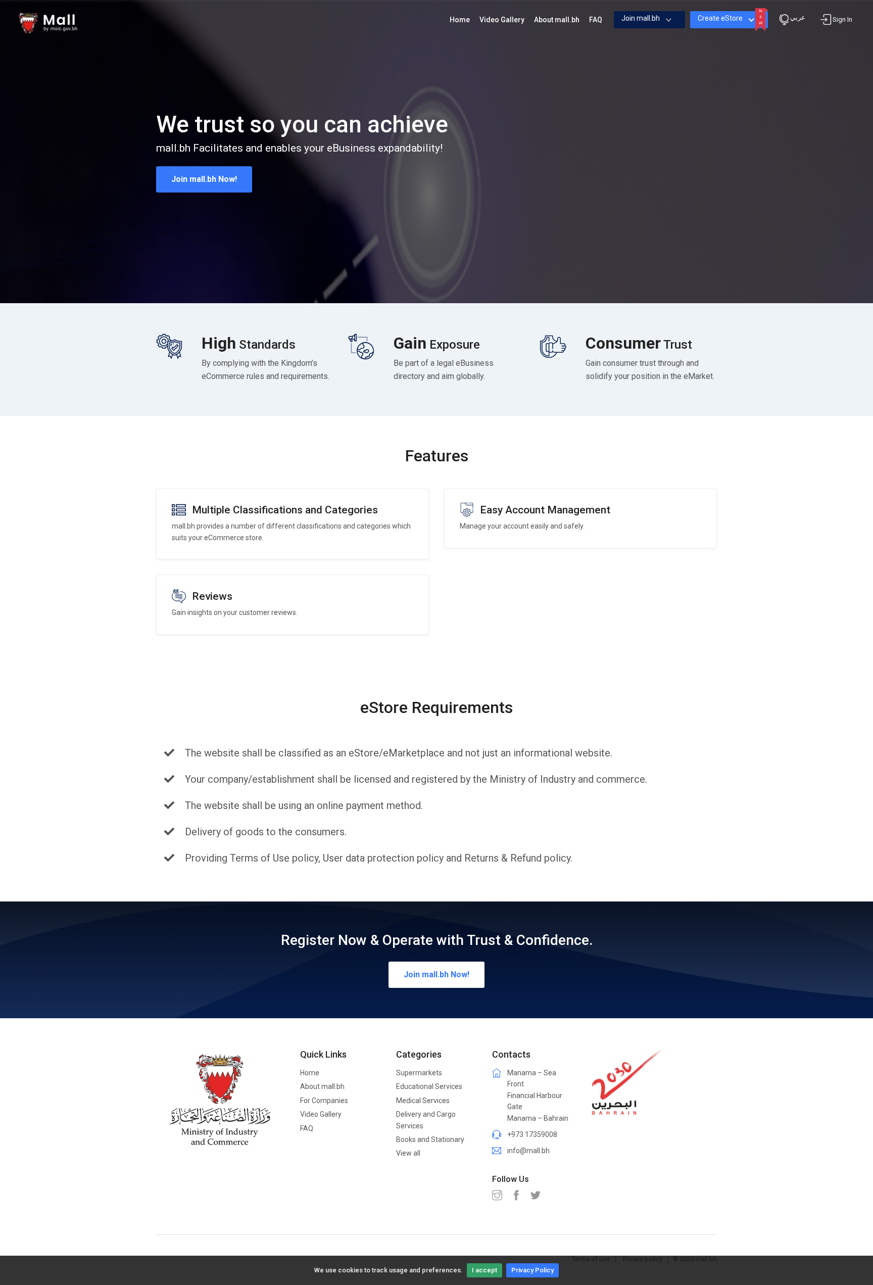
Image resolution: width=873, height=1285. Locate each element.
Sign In (842, 19)
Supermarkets (419, 1073)
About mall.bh (322, 1086)
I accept (484, 1270)
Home (309, 1073)
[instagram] (499, 1196)
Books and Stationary (430, 1139)
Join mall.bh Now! (204, 179)
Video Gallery (321, 1114)
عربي (797, 17)
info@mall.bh (528, 1151)
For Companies (324, 1101)
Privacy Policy (532, 1270)
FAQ (306, 1128)
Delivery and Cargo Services (426, 1119)
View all (408, 1153)
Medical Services (423, 1101)
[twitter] (538, 1196)
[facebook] (518, 1196)
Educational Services (429, 1086)
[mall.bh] (48, 22)
